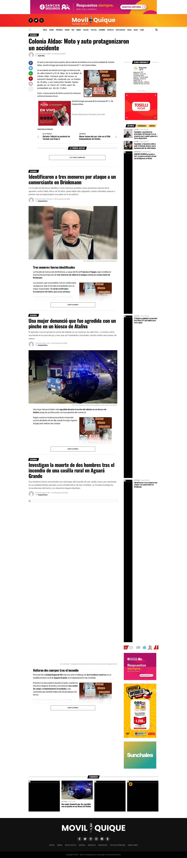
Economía (102, 30)
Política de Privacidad (117, 845)
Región (67, 30)
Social (129, 30)
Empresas (82, 845)
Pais (73, 30)
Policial (86, 30)
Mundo (78, 30)
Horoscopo (92, 845)
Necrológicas (102, 845)
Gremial (59, 845)
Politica (94, 30)
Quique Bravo (43, 201)
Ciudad (51, 30)
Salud (136, 30)
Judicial (52, 845)
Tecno (142, 30)
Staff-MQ (41, 56)
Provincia (59, 30)
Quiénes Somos (133, 845)
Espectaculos (120, 30)
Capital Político (70, 845)
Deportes (110, 30)
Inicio (45, 30)
